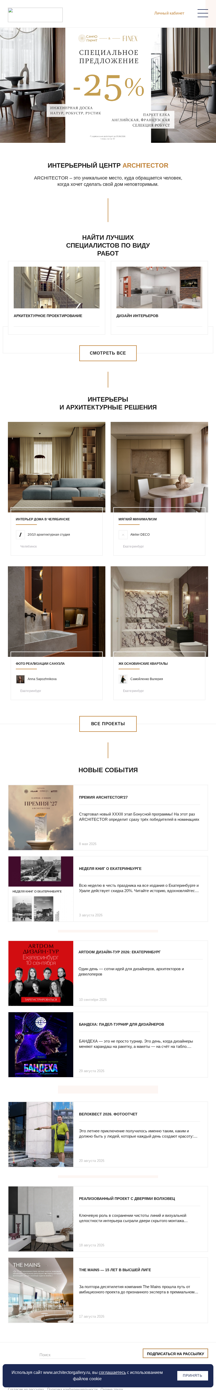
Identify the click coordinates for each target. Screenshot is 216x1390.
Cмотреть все (108, 353)
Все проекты (108, 724)
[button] (100, 132)
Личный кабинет (169, 13)
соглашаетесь (112, 1372)
